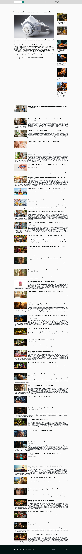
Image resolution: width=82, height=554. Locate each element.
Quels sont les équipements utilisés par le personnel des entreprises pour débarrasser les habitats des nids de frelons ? (61, 94)
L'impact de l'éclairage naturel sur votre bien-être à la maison (44, 130)
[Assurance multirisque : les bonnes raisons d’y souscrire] (62, 44)
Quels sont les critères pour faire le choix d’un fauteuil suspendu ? (61, 78)
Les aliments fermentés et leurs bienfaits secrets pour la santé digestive (46, 246)
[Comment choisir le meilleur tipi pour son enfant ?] (62, 30)
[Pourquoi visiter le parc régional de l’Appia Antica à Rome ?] (62, 17)
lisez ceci (19, 50)
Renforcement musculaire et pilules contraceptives (41, 351)
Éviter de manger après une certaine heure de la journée (43, 534)
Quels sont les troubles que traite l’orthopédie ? (40, 430)
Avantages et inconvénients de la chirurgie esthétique (42, 374)
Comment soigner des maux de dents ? (38, 523)
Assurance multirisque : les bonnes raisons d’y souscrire (61, 50)
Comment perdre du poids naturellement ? (39, 328)
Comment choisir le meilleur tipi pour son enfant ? (61, 36)
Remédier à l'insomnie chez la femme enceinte (40, 442)
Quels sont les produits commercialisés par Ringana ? (42, 339)
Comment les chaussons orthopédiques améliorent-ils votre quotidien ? (47, 177)
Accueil (14, 7)
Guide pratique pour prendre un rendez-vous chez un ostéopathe (45, 291)
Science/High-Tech (57, 2)
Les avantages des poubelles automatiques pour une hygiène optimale (46, 211)
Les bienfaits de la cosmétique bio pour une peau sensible (43, 141)
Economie (33, 2)
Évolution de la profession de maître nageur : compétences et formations (47, 188)
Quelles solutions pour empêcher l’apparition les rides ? (43, 488)
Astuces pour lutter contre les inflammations (40, 511)
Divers (65, 2)
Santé (49, 2)
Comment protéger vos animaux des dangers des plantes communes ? (46, 153)
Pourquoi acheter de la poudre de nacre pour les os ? (42, 281)
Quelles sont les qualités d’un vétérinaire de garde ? (41, 477)
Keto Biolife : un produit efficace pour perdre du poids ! (42, 362)
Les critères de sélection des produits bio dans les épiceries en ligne (45, 235)
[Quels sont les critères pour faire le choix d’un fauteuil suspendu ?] (62, 72)
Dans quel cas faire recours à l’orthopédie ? (39, 396)
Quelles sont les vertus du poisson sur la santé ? (41, 500)
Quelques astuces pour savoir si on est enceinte (40, 385)
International (41, 2)
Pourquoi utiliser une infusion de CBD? (38, 419)
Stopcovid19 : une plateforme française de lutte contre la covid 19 (45, 466)
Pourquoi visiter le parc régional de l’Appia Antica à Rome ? (61, 23)
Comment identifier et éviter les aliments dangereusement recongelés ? (46, 200)
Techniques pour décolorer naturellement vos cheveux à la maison (45, 270)
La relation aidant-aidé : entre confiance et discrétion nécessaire (45, 119)
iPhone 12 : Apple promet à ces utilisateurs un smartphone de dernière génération (61, 65)
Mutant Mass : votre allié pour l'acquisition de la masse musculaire (45, 408)
